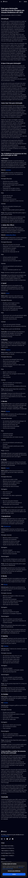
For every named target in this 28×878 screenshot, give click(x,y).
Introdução (5, 19)
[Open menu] (21, 2)
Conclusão (4, 797)
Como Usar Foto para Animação (11, 103)
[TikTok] (10, 839)
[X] (4, 839)
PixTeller (6, 702)
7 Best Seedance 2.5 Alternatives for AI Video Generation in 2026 (8, 850)
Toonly (7, 468)
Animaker (8, 170)
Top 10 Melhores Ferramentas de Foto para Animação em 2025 (14, 154)
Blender (8, 411)
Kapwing (6, 646)
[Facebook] (12, 839)
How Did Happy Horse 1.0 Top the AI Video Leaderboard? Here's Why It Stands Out (8, 853)
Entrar (25, 1)
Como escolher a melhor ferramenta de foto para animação (13, 752)
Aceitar (14, 874)
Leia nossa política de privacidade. (13, 868)
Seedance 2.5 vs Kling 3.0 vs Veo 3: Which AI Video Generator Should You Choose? (8, 848)
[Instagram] (1, 839)
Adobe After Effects (11, 235)
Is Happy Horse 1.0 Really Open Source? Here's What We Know (8, 855)
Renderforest (7, 526)
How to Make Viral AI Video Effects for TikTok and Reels (8, 845)
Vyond (7, 293)
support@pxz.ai (5, 836)
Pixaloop (8, 349)
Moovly (5, 584)
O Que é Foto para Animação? (11, 63)
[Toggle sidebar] (1, 1)
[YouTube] (7, 839)
